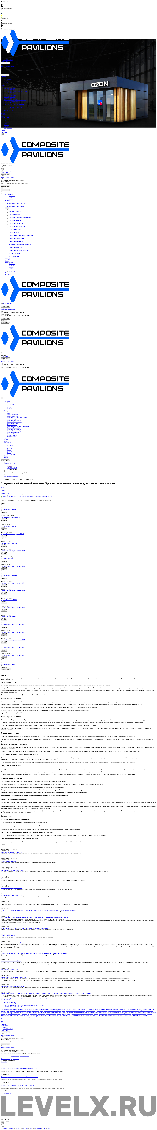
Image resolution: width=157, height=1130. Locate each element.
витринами (77, 1009)
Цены (2, 116)
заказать (24, 1011)
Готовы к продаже (9, 108)
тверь (42, 1015)
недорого (54, 1012)
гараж (139, 1009)
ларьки (105, 1011)
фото (146, 1015)
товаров (46, 1015)
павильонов (131, 1012)
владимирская (90, 1009)
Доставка (4, 114)
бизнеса (44, 1009)
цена (11, 1017)
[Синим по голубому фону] (1, 13)
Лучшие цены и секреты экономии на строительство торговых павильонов (24, 928)
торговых (74, 1015)
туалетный (92, 1015)
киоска (63, 1011)
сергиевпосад (135, 1014)
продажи (61, 1014)
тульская (105, 1015)
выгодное (101, 1009)
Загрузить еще (5, 669)
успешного (136, 1015)
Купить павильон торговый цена (11, 961)
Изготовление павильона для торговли (13, 986)
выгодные (113, 1009)
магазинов (130, 1011)
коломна (80, 1011)
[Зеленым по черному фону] (1, 17)
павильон (17, 998)
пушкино (23, 998)
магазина (124, 1011)
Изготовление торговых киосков (11, 970)
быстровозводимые (52, 1009)
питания (3, 1014)
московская (48, 1012)
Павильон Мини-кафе (10, 105)
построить (24, 1014)
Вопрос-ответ (8, 128)
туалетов (97, 1015)
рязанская (113, 1014)
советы (150, 1014)
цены (20, 1017)
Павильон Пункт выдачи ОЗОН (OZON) (15, 91)
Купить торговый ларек (8, 935)
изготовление (35, 1011)
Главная (3, 1018)
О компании (4, 77)
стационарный (5, 998)
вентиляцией (70, 1009)
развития (90, 1014)
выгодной (107, 1009)
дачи (2, 1011)
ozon (2, 1009)
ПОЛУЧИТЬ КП (5, 75)
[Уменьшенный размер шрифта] (1, 3)
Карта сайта (4, 1062)
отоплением (106, 1012)
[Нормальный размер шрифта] (2, 4)
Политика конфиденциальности (10, 1059)
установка (142, 1015)
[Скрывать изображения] (1, 22)
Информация (5, 118)
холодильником (5, 1017)
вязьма (135, 1009)
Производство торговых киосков (11, 852)
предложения (39, 1014)
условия (130, 1015)
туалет (82, 1015)
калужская (47, 1011)
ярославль (45, 1017)
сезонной (122, 1014)
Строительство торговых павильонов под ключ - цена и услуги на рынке (23, 903)
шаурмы (29, 1017)
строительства (13, 1015)
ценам (14, 1017)
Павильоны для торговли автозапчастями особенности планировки (19, 1077)
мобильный (149, 1011)
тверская (38, 1015)
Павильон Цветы (8, 98)
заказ (20, 1011)
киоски (68, 1011)
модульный (14, 1012)
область (83, 1012)
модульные (8, 1012)
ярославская (51, 1017)
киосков (72, 1011)
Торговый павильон (9, 88)
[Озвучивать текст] (2, 25)
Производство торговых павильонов (12, 879)
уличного (114, 1015)
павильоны (138, 1012)
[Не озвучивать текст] (1, 27)
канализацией (54, 1011)
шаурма (25, 1017)
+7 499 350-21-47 (8, 60)
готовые (151, 1009)
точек (78, 1015)
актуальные (34, 1009)
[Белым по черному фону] (1, 11)
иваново (29, 1011)
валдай (60, 1009)
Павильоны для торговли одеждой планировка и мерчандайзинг (19, 1068)
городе (147, 1009)
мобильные (143, 1011)
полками (14, 1014)
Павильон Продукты (10, 92)
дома (7, 1011)
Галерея (6, 82)
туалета (87, 1015)
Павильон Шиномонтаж (10, 103)
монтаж (28, 1012)
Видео (5, 81)
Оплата (6, 123)
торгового (57, 1015)
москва (38, 1012)
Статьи (6, 126)
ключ (76, 1011)
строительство (21, 1015)
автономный (21, 1009)
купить (98, 1011)
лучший (114, 1011)
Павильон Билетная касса (11, 95)
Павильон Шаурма (9, 89)
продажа (56, 1014)
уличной (120, 1015)
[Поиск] (2, 134)
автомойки (14, 1009)
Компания (3, 1024)
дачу (5, 1011)
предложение (31, 1014)
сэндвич (33, 1015)
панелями (153, 1012)
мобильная (136, 1011)
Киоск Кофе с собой (9, 97)
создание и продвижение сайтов (20, 1056)
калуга (41, 1011)
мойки (23, 1012)
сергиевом (128, 1014)
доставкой (12, 1011)
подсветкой (9, 1014)
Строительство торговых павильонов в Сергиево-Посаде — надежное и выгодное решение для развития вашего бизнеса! (39, 910)
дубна (17, 1011)
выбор (96, 1009)
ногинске (75, 1012)
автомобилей (7, 1009)
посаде (19, 1014)
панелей (143, 1012)
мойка (19, 1012)
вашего (64, 1009)
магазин (119, 1011)
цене (17, 1017)
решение (34, 998)
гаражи (143, 1009)
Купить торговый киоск (8, 861)
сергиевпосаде (143, 1014)
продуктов (67, 1014)
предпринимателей (48, 1014)
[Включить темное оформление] (2, 188)
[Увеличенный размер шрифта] (2, 6)
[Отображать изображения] (2, 20)
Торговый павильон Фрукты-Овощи (14, 104)
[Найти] (2, 169)
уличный (125, 1015)
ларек (101, 1011)
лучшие (110, 1011)
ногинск (69, 1012)
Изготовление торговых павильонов (12, 870)
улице (110, 1015)
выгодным (119, 1009)
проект (73, 1014)
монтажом (33, 1012)
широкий (34, 1017)
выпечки (124, 1009)
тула (102, 1015)
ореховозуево (98, 1012)
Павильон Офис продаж (10, 94)
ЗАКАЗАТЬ (4, 512)
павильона (118, 1012)
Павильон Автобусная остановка (13, 107)
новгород (64, 1012)
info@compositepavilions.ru (8, 66)
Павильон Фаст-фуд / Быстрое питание (15, 100)
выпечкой (130, 1009)
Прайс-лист (7, 120)
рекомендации (98, 1014)
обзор (79, 1012)
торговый (12, 998)
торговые (62, 1015)
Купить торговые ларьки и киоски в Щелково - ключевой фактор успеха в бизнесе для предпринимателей (34, 953)
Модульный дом (8, 110)
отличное (28, 998)
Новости (6, 125)
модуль (3, 1012)
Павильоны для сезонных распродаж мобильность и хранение (18, 1085)
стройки (28, 1015)
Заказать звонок (5, 63)
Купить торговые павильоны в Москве (13, 943)
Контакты (4, 132)
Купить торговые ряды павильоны (11, 888)
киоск (59, 1011)
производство (79, 1014)
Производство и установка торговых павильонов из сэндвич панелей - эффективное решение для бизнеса (34, 918)
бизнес (40, 1009)
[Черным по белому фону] (1, 10)
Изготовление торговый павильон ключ (13, 977)
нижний (59, 1012)
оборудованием (90, 1012)
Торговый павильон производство (11, 895)
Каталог (3, 85)
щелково (39, 1017)
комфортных (40, 998)
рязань (118, 1014)
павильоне (124, 1012)
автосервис (28, 1009)
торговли (51, 1015)
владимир (83, 1009)
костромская (91, 1011)
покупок (46, 998)
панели (148, 1012)
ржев (108, 1014)
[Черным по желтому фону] (1, 15)
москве (42, 1012)
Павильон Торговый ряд (11, 101)
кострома (85, 1011)
